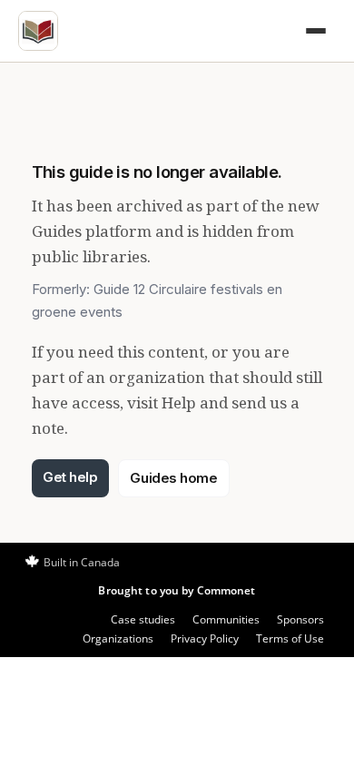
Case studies (143, 619)
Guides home (173, 477)
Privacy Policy (205, 638)
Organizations (118, 638)
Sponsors (300, 619)
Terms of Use (290, 638)
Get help (70, 477)
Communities (226, 619)
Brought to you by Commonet (176, 590)
